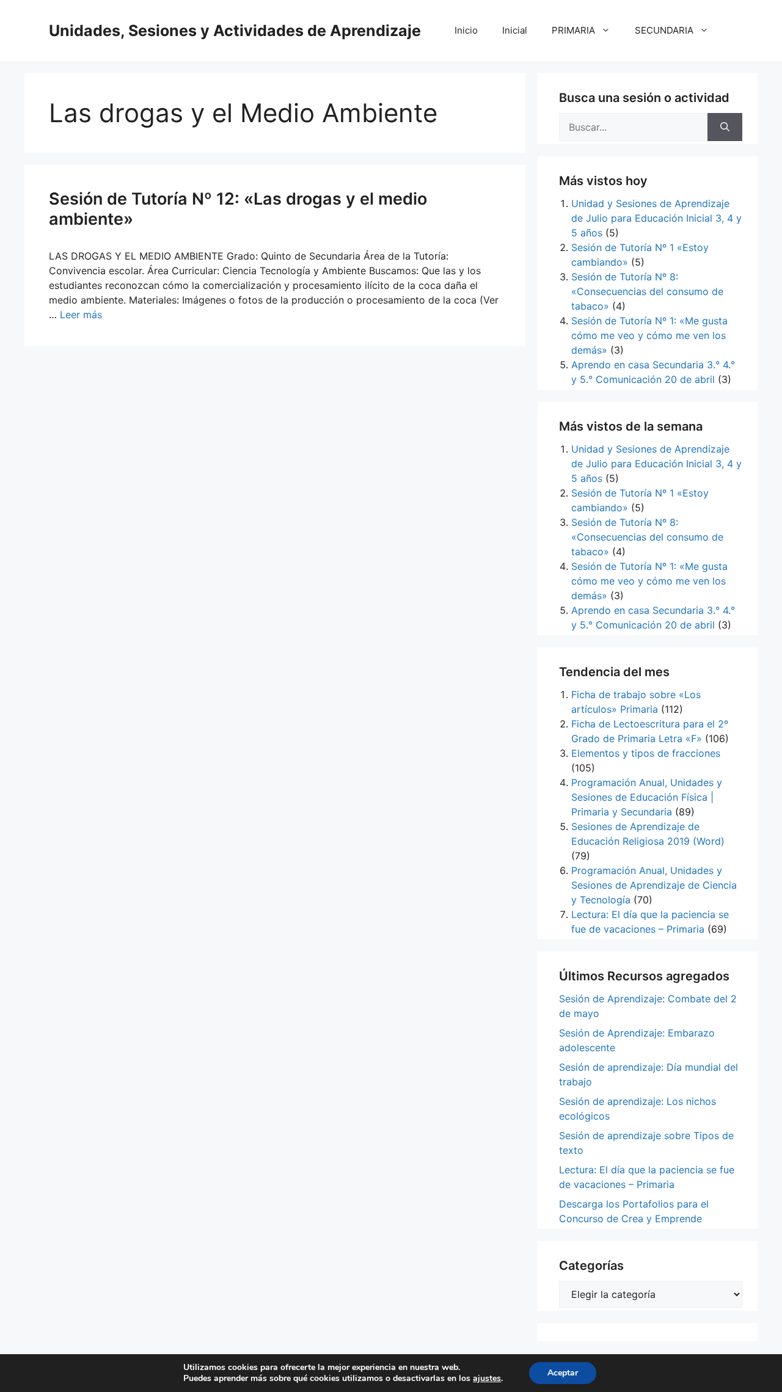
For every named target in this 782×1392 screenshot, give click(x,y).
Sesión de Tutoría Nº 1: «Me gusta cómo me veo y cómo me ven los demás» (649, 335)
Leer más (81, 314)
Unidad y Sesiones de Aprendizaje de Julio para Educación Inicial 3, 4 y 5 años (656, 218)
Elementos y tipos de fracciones (645, 753)
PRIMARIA (573, 30)
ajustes (487, 1378)
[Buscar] (724, 127)
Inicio (466, 30)
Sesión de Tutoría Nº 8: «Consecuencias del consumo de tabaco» (647, 291)
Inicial (514, 30)
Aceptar (562, 1373)
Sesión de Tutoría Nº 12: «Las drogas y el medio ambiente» (238, 208)
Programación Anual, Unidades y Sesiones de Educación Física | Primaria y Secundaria (646, 797)
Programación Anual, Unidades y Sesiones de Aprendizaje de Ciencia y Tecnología (654, 885)
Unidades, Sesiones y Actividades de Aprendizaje (235, 30)
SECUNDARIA (664, 30)
